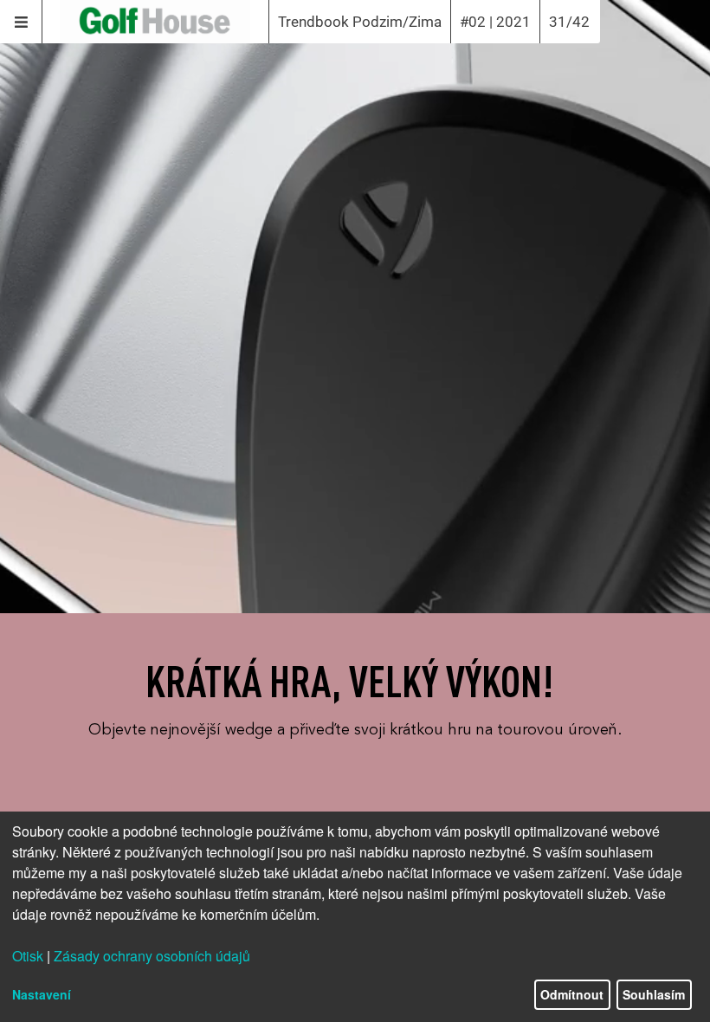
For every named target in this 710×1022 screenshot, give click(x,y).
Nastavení (41, 994)
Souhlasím (654, 994)
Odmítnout (572, 994)
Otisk (27, 956)
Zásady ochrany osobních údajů (152, 956)
